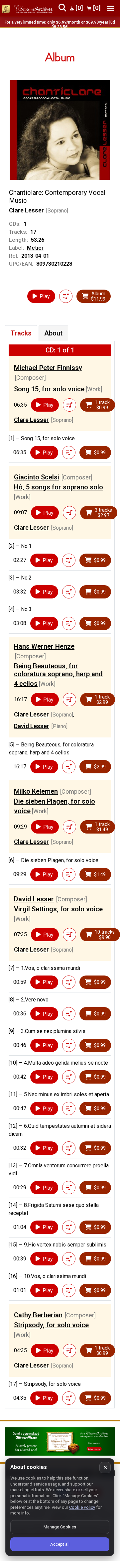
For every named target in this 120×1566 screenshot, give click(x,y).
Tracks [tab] (21, 333)
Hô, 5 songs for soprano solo (58, 487)
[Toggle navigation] (110, 8)
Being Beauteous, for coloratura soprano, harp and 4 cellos (58, 675)
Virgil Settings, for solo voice (58, 909)
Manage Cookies (60, 1526)
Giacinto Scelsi (36, 477)
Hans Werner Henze (44, 646)
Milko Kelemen (36, 791)
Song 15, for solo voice (49, 389)
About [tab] (53, 333)
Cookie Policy (82, 1507)
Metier (35, 248)
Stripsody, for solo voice (51, 1325)
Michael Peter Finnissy (48, 368)
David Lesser (31, 725)
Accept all (59, 1544)
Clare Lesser (26, 210)
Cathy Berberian (38, 1315)
